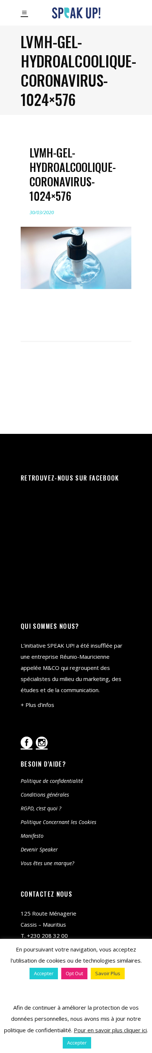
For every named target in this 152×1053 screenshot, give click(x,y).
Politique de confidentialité (52, 780)
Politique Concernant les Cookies (58, 822)
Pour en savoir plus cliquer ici (110, 1030)
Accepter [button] (43, 973)
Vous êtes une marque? (47, 863)
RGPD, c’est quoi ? (41, 808)
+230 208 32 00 (47, 935)
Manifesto (32, 835)
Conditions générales (45, 794)
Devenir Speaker (39, 849)
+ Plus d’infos (37, 704)
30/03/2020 (42, 212)
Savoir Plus (107, 973)
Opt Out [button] (74, 973)
